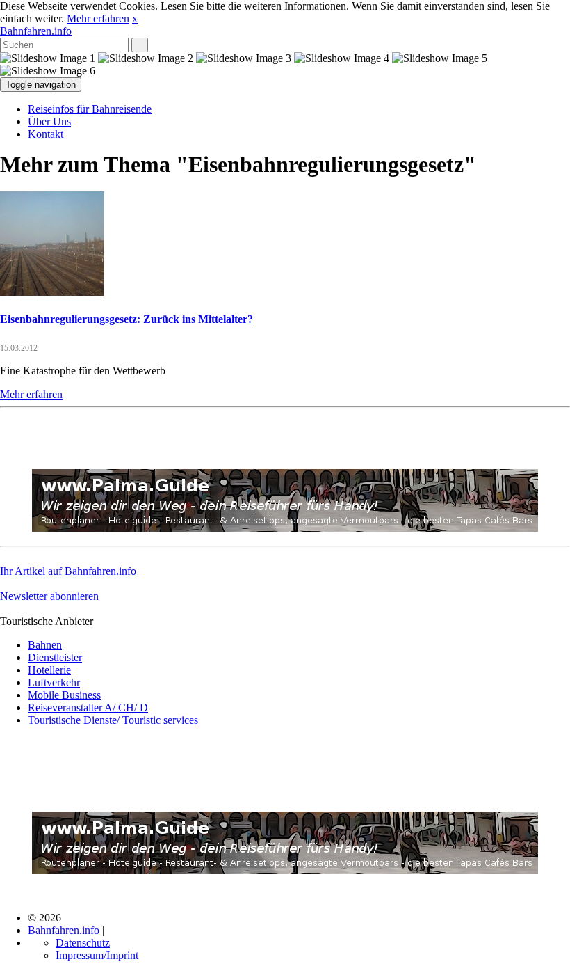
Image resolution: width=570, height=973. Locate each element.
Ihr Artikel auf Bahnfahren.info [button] (68, 571)
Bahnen (45, 645)
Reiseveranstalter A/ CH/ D (88, 707)
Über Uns (49, 121)
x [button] (135, 18)
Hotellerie (49, 670)
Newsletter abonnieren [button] (49, 596)
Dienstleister (55, 657)
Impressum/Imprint (97, 955)
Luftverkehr (54, 682)
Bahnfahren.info (36, 31)
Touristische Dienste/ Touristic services (113, 720)
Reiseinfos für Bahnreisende (90, 109)
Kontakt (45, 134)
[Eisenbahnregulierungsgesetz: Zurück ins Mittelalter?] (52, 292)
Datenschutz (83, 943)
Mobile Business (64, 695)
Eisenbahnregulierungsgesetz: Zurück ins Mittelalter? (126, 319)
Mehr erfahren (98, 18)
